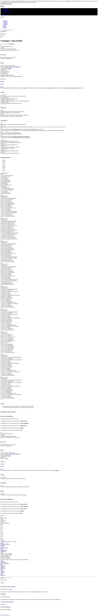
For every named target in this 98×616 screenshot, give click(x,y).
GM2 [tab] (4, 161)
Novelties (5, 21)
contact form (6, 556)
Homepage (11, 601)
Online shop (3, 562)
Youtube (2, 571)
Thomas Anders (8, 66)
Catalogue (5, 23)
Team (2, 548)
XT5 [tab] (4, 167)
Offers (4, 25)
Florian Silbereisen (16, 66)
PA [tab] (4, 168)
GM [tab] (4, 160)
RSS (1, 574)
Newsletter (3, 575)
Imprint (2, 542)
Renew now (3, 594)
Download (3, 565)
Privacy (2, 546)
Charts (4, 27)
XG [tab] (4, 163)
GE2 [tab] (4, 170)
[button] (3, 13)
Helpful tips (3, 568)
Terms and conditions (5, 544)
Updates (5, 26)
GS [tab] (4, 162)
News (2, 569)
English (8, 586)
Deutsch (3, 586)
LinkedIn (2, 572)
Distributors (3, 551)
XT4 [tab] (4, 166)
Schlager (2, 81)
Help (2, 564)
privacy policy (33, 2)
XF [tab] (4, 165)
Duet (2, 86)
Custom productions (5, 563)
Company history (4, 547)
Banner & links (4, 550)
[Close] (1, 585)
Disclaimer (3, 545)
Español (13, 586)
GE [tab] (4, 169)
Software (2, 566)
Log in (2, 601)
